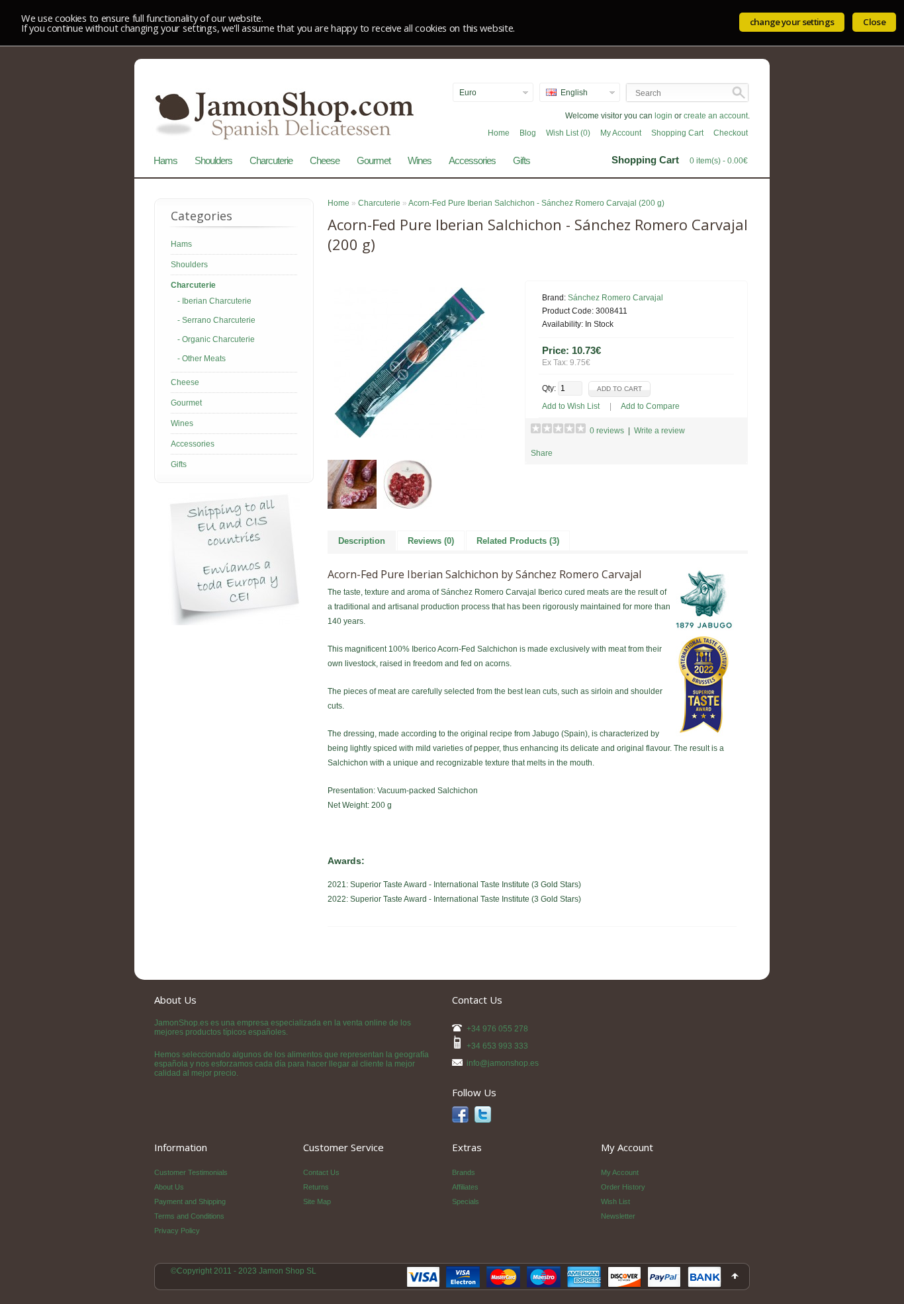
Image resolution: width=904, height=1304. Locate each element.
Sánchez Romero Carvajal (615, 297)
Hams (165, 160)
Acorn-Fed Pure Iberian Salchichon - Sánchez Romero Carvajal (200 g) (536, 203)
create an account (716, 115)
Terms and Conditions (189, 1216)
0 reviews (607, 430)
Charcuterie (271, 160)
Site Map (317, 1201)
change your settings (792, 22)
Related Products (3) (517, 541)
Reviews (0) (431, 541)
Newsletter (618, 1216)
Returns (316, 1187)
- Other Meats (201, 358)
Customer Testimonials (191, 1172)
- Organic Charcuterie (216, 339)
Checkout (730, 133)
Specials (465, 1201)
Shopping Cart (677, 133)
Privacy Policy (177, 1231)
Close (874, 22)
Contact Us (321, 1172)
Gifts (521, 160)
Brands (463, 1172)
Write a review (659, 430)
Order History (623, 1187)
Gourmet (373, 160)
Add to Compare (650, 406)
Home (499, 133)
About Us (169, 1187)
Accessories (472, 160)
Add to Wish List (571, 406)
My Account (620, 133)
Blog (528, 133)
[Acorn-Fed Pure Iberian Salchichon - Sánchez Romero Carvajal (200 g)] (409, 435)
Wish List (615, 1201)
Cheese (324, 160)
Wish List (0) (568, 133)
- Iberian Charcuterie (214, 301)
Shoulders (213, 160)
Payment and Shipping (190, 1201)
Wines (419, 160)
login (663, 115)
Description (361, 541)
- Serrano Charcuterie (216, 320)
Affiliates (465, 1187)
